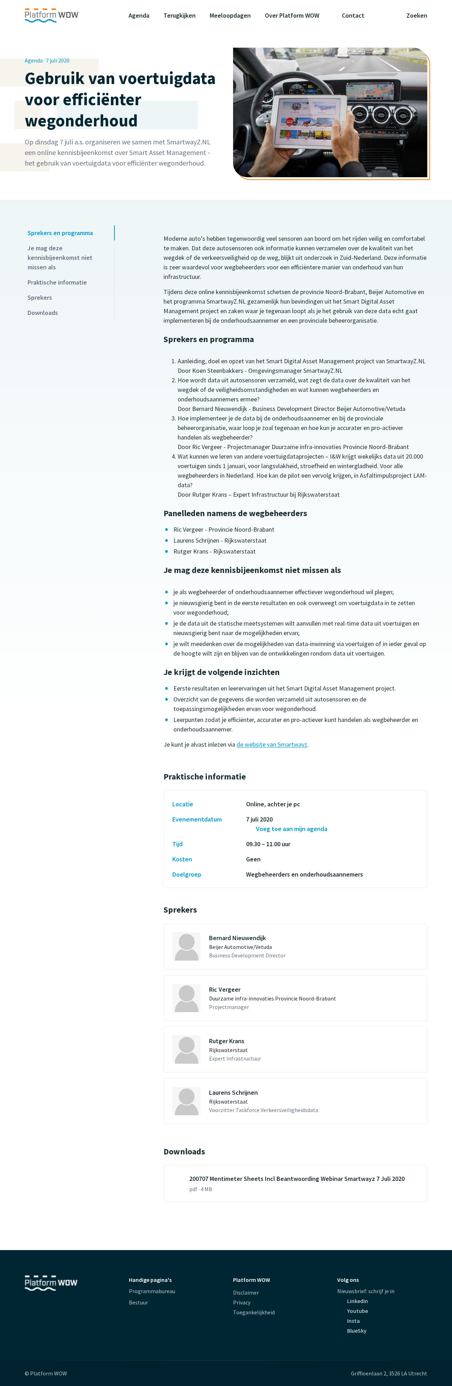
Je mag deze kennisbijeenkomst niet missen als (60, 257)
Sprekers (40, 297)
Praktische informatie (57, 282)
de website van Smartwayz (272, 744)
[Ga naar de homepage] (65, 15)
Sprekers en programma (60, 233)
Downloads (43, 313)
